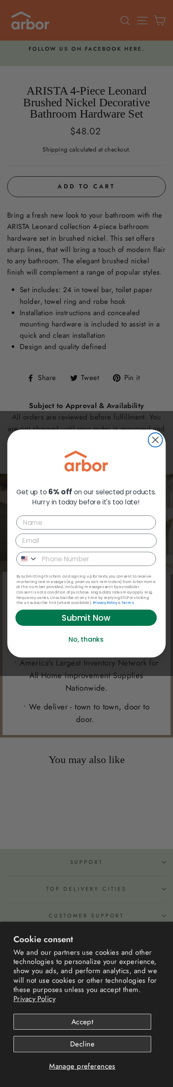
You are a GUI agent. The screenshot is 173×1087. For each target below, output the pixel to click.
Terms (127, 602)
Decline (82, 1044)
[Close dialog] (155, 440)
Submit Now (86, 617)
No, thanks (85, 639)
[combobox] (27, 558)
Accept (82, 1022)
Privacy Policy (34, 999)
